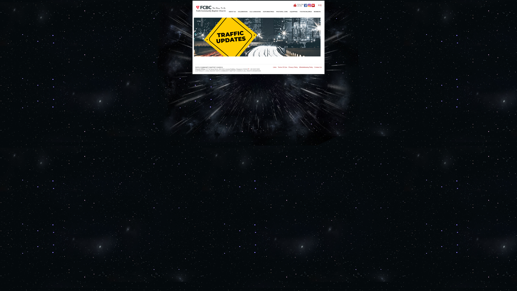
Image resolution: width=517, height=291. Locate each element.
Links (275, 67)
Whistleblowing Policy (306, 67)
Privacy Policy (293, 67)
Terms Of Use (282, 67)
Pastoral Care (282, 11)
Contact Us (318, 67)
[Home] (211, 8)
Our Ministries (268, 11)
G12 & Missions (255, 11)
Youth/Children (306, 11)
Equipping (294, 11)
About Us (232, 11)
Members (317, 11)
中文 (320, 5)
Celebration (242, 11)
